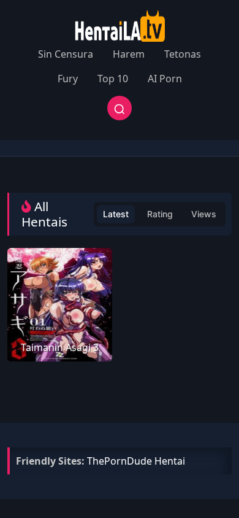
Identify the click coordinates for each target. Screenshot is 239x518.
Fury (68, 78)
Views (203, 214)
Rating (160, 214)
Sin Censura (65, 54)
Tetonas (182, 54)
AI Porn (165, 78)
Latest (116, 214)
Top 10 (112, 78)
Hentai (169, 461)
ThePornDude (119, 461)
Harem (129, 54)
